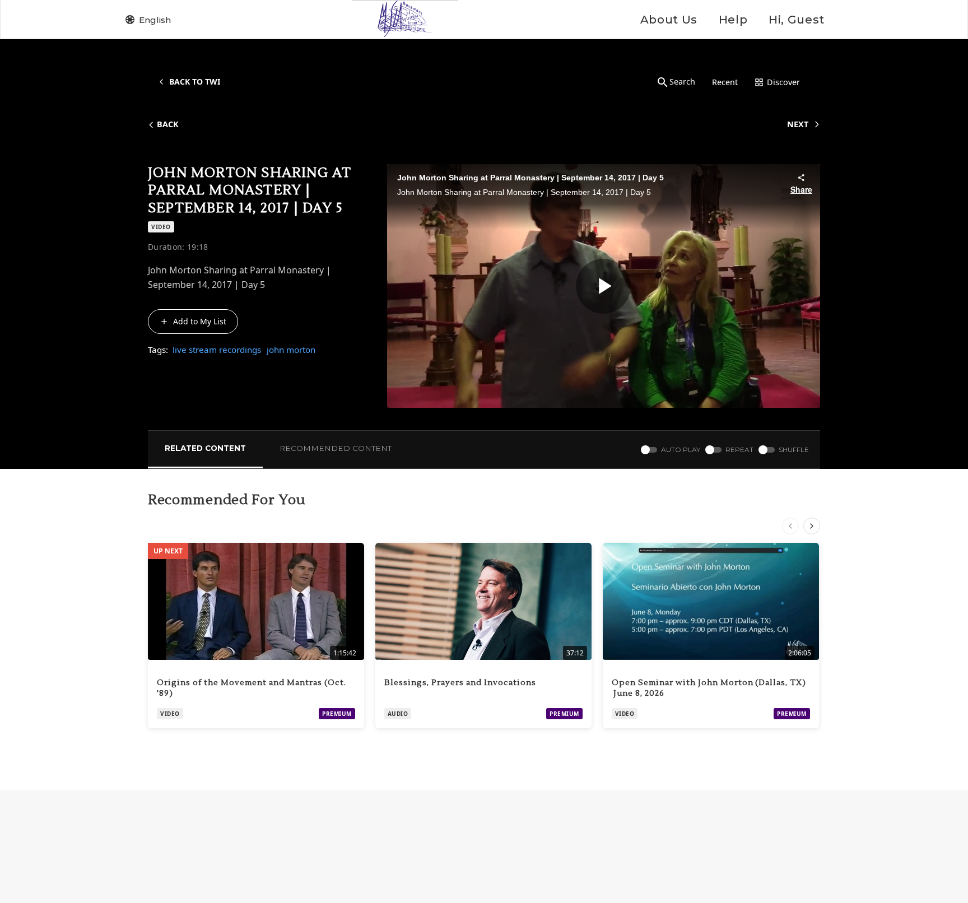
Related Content (205, 448)
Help (733, 19)
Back (168, 124)
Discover (783, 82)
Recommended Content (336, 448)
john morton (291, 349)
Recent (725, 82)
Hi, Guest (797, 19)
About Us (668, 19)
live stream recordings (217, 349)
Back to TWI (194, 81)
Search (682, 81)
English (155, 20)
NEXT (797, 124)
